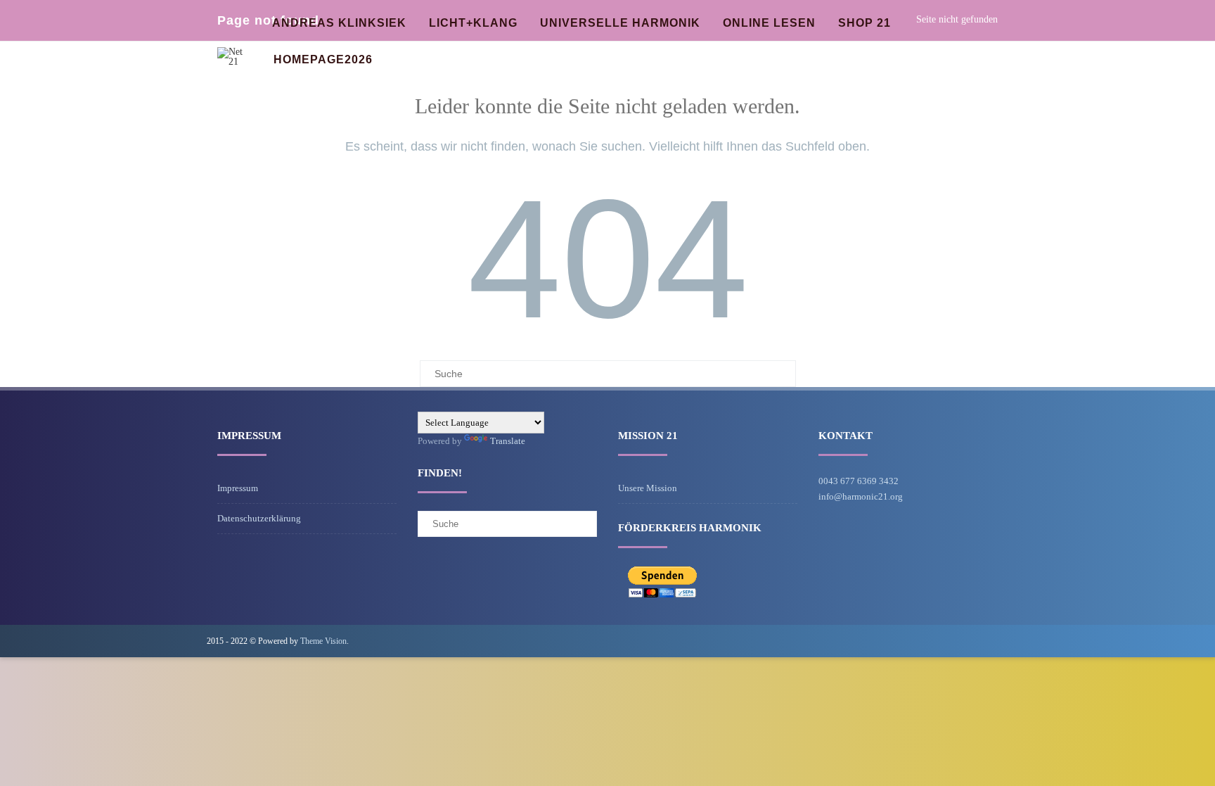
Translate (507, 441)
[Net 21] (234, 61)
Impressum (237, 488)
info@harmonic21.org (860, 496)
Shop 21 (864, 23)
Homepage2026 (323, 59)
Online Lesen (769, 23)
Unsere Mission (647, 488)
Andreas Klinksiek (339, 23)
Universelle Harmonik (620, 23)
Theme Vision (323, 641)
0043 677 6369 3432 (858, 481)
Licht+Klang (473, 23)
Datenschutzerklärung (259, 518)
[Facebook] (997, 641)
